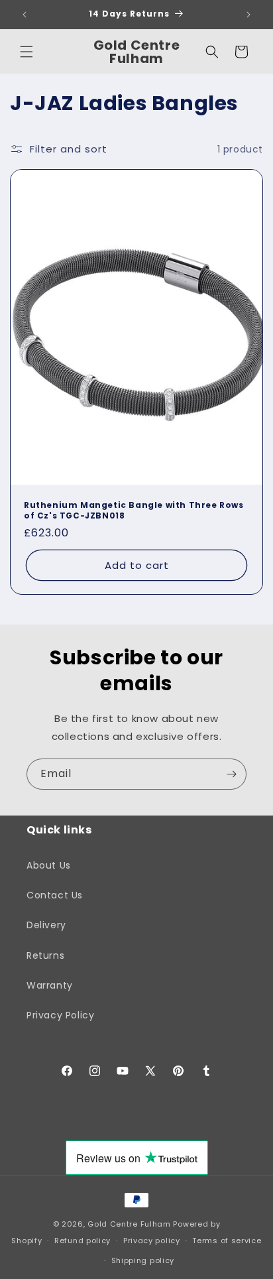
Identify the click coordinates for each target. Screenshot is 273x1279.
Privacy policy (151, 1240)
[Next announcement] (248, 14)
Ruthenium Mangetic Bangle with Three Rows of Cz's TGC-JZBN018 (134, 510)
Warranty (50, 985)
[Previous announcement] (24, 14)
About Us (49, 865)
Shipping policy (143, 1260)
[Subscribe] (231, 774)
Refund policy (82, 1240)
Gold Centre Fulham (129, 1224)
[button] (26, 51)
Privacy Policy (60, 1015)
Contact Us (55, 895)
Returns (45, 955)
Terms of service (226, 1240)
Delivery (46, 925)
